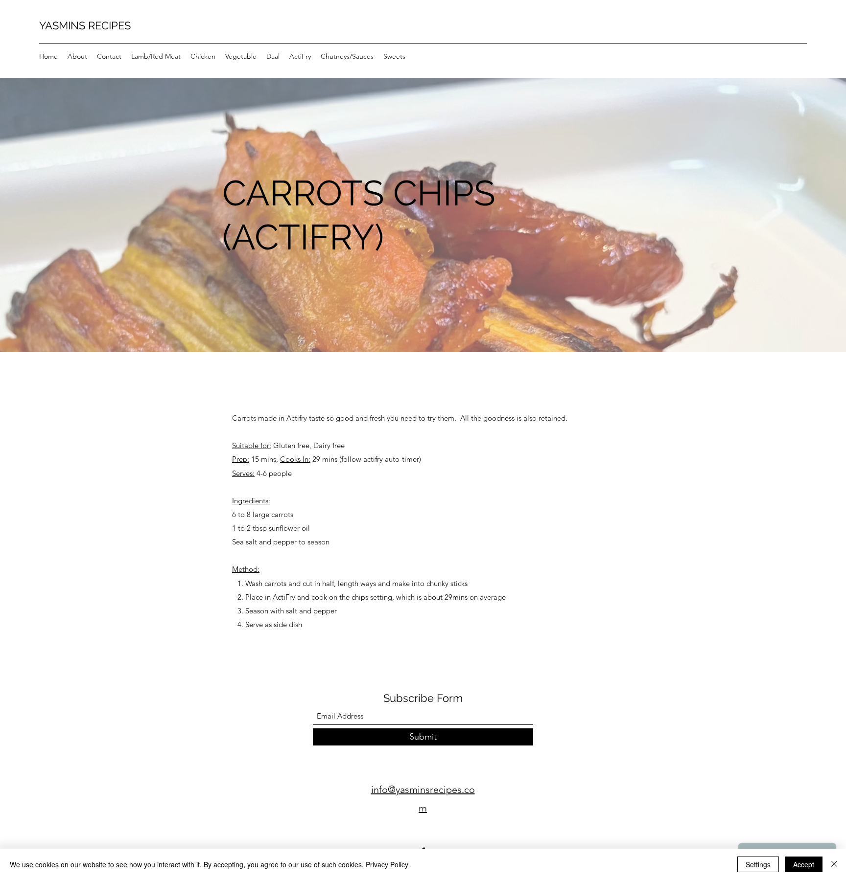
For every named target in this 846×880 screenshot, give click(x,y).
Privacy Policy (387, 864)
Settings (758, 864)
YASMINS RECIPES (85, 25)
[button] (156, 56)
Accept (803, 864)
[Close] (834, 864)
